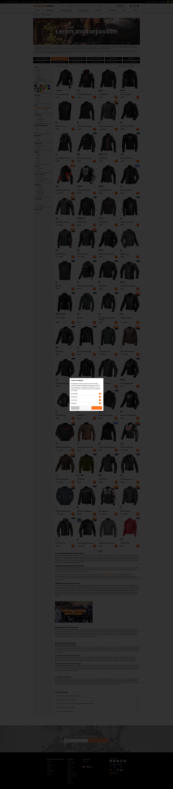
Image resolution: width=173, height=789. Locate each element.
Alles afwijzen (75, 408)
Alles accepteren (96, 408)
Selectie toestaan (85, 408)
